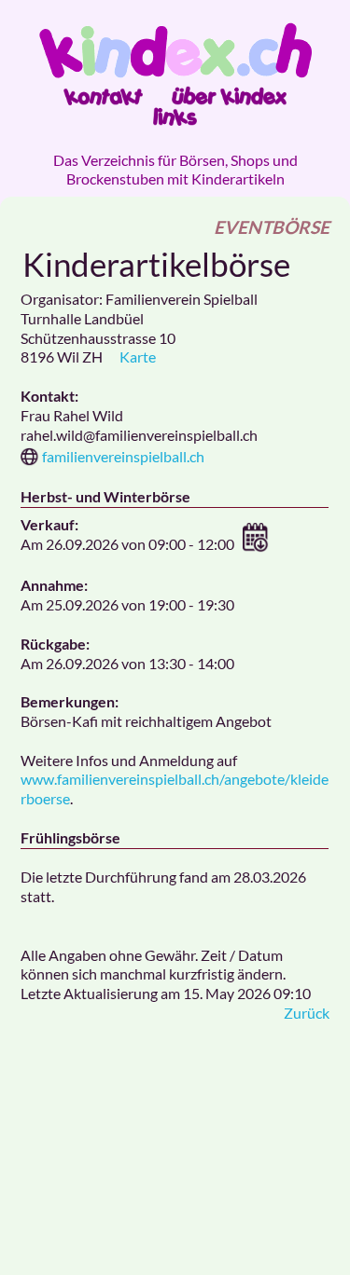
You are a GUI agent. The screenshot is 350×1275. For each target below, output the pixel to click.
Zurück (306, 1012)
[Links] (175, 116)
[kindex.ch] (175, 50)
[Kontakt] (103, 96)
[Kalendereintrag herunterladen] (256, 546)
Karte (137, 356)
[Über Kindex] (229, 96)
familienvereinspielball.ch (123, 456)
